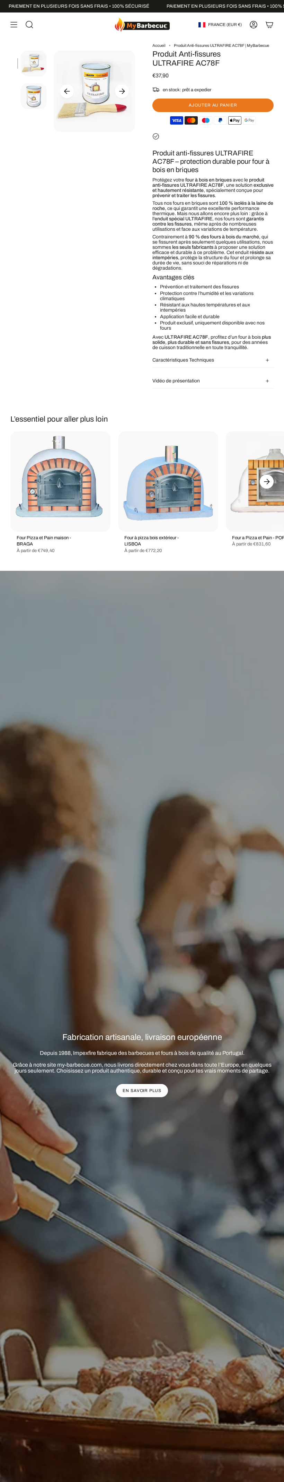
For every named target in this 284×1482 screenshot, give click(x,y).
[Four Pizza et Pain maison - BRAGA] (60, 481)
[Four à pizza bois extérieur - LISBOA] (168, 481)
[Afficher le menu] (14, 25)
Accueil (159, 45)
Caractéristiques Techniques (183, 360)
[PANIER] (269, 25)
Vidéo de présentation (176, 380)
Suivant (122, 91)
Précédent (67, 91)
